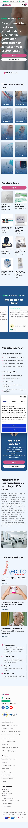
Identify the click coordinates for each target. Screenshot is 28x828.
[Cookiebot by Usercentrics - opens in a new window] (20, 397)
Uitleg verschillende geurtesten (10, 725)
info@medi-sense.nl (7, 803)
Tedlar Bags (5, 744)
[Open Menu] (20, 5)
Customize (13, 429)
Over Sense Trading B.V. (8, 778)
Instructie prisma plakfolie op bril (11, 735)
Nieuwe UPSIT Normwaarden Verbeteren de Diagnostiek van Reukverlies (12, 631)
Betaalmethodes (6, 762)
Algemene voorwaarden (8, 765)
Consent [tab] (5, 401)
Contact (4, 781)
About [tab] (23, 401)
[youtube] (11, 707)
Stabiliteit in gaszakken (8, 738)
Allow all (14, 425)
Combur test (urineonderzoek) (10, 747)
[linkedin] (7, 707)
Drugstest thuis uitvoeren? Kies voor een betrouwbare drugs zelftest (12, 604)
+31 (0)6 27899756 (6, 806)
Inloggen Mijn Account (8, 775)
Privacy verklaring (6, 768)
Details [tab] (14, 401)
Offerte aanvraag (6, 772)
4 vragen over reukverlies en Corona (11, 731)
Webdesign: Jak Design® (19, 814)
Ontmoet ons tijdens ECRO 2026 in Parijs (13, 579)
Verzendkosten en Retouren (9, 759)
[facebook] (3, 707)
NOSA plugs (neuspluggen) (9, 751)
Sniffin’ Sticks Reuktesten (8, 741)
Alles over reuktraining (8, 728)
